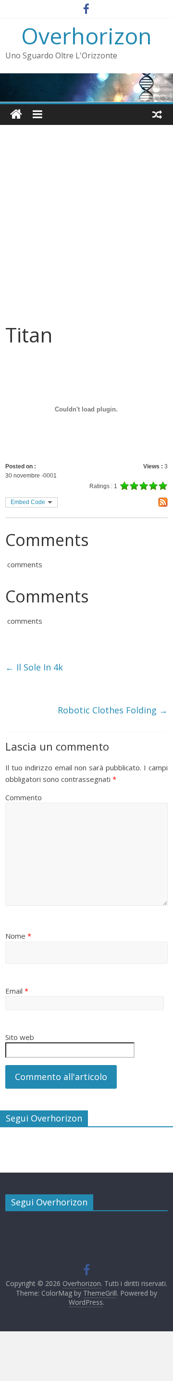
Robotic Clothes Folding (113, 710)
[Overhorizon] (16, 114)
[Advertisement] (86, 231)
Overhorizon (86, 36)
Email (16, 991)
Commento (23, 797)
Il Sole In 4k (34, 667)
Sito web (19, 1037)
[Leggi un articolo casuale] (157, 114)
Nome (18, 936)
